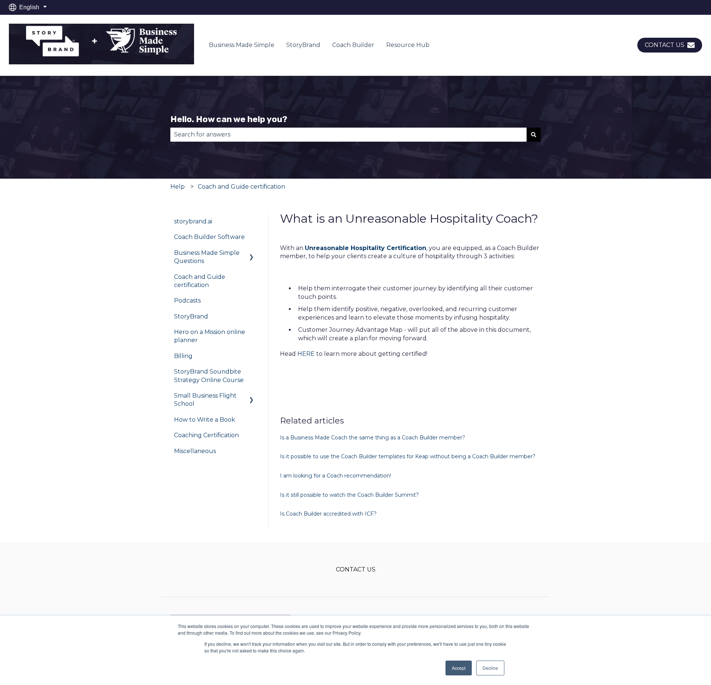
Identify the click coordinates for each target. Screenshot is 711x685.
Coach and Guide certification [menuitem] (199, 280)
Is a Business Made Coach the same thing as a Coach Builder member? (372, 437)
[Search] (534, 135)
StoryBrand (303, 44)
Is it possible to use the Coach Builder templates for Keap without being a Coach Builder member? (407, 456)
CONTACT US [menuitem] (355, 569)
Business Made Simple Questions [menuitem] (207, 256)
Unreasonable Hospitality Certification (365, 248)
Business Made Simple (241, 44)
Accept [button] (458, 668)
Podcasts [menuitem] (187, 300)
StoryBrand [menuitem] (191, 316)
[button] (251, 253)
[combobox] (348, 135)
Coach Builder (353, 44)
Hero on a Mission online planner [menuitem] (209, 336)
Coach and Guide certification (241, 186)
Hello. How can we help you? (228, 119)
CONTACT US (664, 44)
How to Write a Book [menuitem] (204, 419)
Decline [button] (490, 668)
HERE (306, 353)
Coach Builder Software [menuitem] (209, 236)
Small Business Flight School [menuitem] (205, 399)
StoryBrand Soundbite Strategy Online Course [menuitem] (209, 375)
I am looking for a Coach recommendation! (335, 475)
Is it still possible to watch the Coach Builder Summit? (349, 495)
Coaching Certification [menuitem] (206, 435)
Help (177, 186)
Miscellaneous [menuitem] (195, 451)
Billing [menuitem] (183, 356)
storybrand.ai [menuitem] (193, 221)
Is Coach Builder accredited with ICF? (328, 513)
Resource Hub (408, 44)
